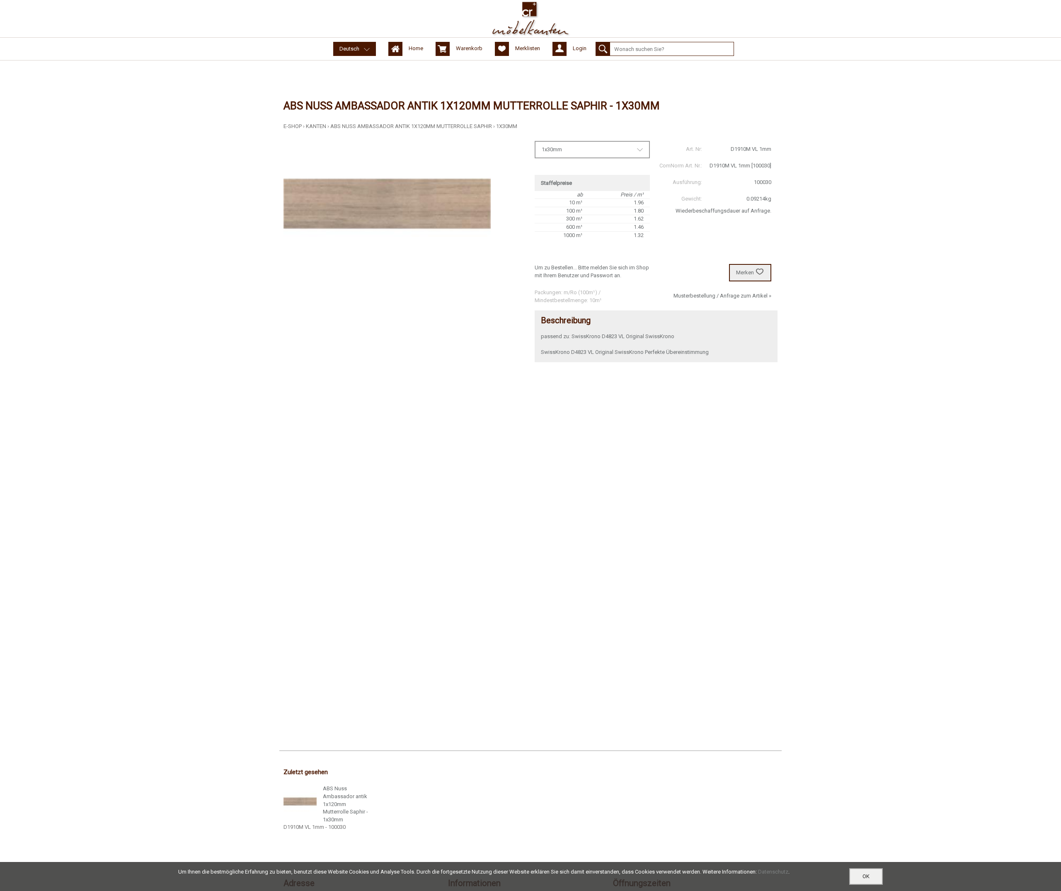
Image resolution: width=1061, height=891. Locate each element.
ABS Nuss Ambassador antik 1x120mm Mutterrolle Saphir (411, 126)
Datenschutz (773, 872)
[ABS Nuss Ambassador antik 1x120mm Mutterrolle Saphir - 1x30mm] (300, 801)
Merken (745, 272)
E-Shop (292, 126)
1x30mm (506, 126)
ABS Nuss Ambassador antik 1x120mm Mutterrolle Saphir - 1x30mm (345, 803)
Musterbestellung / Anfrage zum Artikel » (722, 296)
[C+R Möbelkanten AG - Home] (530, 18)
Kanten (316, 126)
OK (866, 876)
